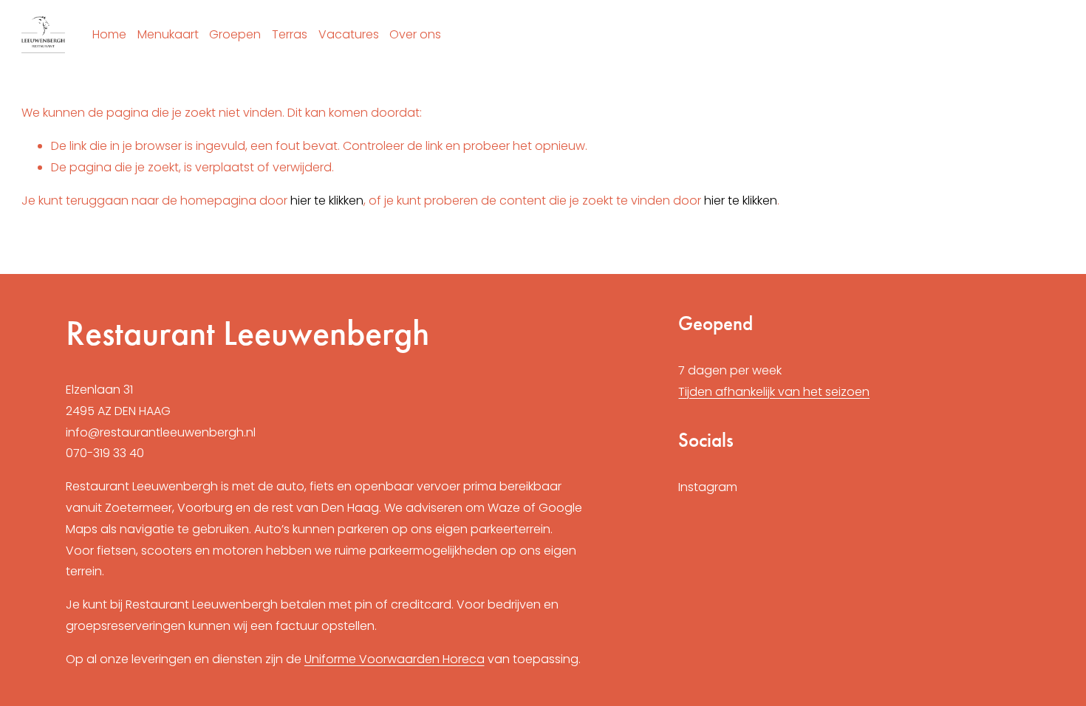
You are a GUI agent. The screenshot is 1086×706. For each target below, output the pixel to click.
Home (109, 34)
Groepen (235, 34)
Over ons (415, 34)
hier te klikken (326, 200)
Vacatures (348, 34)
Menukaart (168, 34)
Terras (289, 34)
